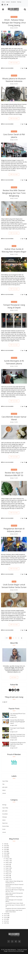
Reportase (5, 823)
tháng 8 (7, 866)
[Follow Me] (12, 690)
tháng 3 (7, 875)
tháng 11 (7, 860)
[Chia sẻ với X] (22, 68)
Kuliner (4, 790)
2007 (5, 923)
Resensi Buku (5, 826)
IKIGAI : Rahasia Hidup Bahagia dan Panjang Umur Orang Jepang (14, 23)
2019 (5, 857)
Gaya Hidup (5, 781)
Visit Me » (14, 677)
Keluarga (4, 817)
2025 (5, 845)
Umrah (4, 793)
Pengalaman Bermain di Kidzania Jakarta (14, 530)
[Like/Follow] (10, 690)
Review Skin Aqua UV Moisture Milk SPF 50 (14, 474)
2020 (5, 855)
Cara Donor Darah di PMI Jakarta (14, 135)
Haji (3, 784)
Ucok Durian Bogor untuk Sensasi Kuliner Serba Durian (14, 586)
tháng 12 (7, 858)
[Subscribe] (18, 690)
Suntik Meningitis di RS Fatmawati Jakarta (14, 362)
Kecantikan (5, 814)
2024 (5, 847)
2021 (5, 853)
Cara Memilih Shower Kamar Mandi (14, 418)
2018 (5, 913)
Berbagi (4, 804)
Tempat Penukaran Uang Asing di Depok (14, 306)
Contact (8, 2)
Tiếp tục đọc (14, 62)
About (3, 2)
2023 (5, 849)
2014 (5, 921)
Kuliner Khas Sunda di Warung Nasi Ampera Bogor (14, 250)
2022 (5, 851)
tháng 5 (7, 872)
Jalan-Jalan (4, 787)
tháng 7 (7, 868)
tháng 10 (7, 862)
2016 (5, 917)
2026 (5, 843)
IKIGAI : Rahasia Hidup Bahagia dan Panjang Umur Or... (14, 881)
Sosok (3, 829)
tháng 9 (7, 864)
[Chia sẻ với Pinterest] (24, 68)
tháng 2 (7, 877)
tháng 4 (7, 873)
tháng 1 (7, 879)
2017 (5, 915)
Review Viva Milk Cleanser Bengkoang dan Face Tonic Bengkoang (14, 193)
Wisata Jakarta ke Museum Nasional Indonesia (14, 80)
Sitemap (19, 2)
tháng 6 (7, 870)
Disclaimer (13, 2)
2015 (5, 919)
